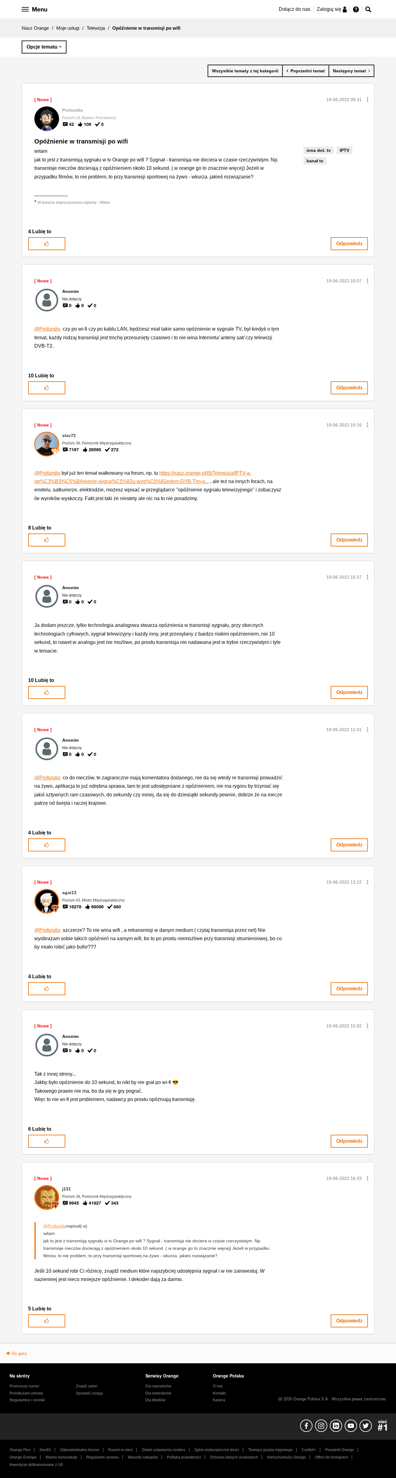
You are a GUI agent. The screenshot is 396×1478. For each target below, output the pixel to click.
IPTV (344, 150)
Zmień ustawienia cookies (163, 1450)
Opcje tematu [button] (42, 46)
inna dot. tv (319, 150)
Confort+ (309, 1450)
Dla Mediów (155, 1400)
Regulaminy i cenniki (27, 1400)
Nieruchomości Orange (286, 1457)
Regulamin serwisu (102, 1457)
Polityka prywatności (184, 1457)
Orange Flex (20, 1450)
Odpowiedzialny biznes (79, 1450)
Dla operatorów (158, 1386)
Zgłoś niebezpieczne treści (216, 1450)
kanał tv (315, 160)
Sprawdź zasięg (89, 1393)
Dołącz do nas (294, 9)
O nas (218, 1386)
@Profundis (47, 329)
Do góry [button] (19, 1353)
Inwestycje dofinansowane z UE (36, 1465)
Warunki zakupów (143, 1457)
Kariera (219, 1400)
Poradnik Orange (339, 1450)
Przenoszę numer (24, 1386)
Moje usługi (67, 28)
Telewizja (96, 28)
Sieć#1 (45, 1450)
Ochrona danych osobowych (234, 1457)
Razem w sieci (120, 1450)
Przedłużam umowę (26, 1393)
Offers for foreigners (331, 1457)
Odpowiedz (349, 243)
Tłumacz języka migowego (270, 1450)
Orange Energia (23, 1457)
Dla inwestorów (158, 1393)
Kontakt (219, 1393)
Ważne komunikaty (61, 1457)
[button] (367, 100)
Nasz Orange (35, 28)
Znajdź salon (86, 1386)
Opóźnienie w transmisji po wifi (81, 141)
